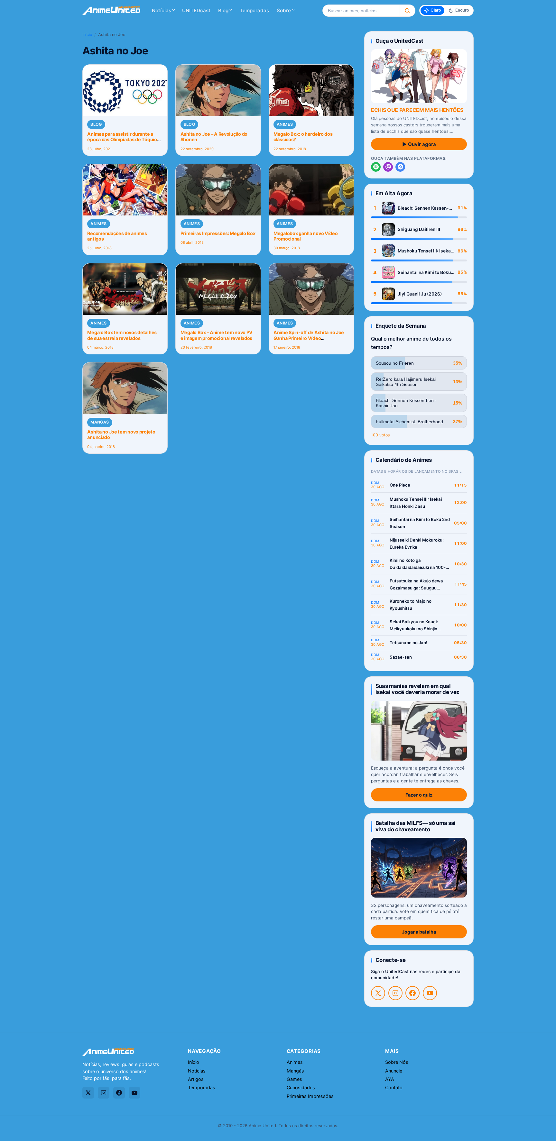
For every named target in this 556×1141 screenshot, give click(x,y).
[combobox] (361, 11)
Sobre (284, 10)
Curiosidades (301, 1087)
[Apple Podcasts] (388, 167)
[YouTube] (430, 993)
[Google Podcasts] (400, 167)
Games (294, 1079)
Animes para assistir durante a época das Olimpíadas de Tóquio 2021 (122, 139)
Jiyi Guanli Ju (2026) (420, 294)
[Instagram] (395, 993)
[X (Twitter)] (378, 993)
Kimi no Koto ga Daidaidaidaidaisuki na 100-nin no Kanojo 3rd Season (418, 564)
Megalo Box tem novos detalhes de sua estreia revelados (122, 335)
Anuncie (393, 1070)
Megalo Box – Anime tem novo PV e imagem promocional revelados (217, 335)
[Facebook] (412, 993)
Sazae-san (401, 657)
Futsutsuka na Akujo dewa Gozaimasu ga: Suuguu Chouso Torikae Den (416, 584)
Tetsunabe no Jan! (408, 642)
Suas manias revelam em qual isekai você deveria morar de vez (417, 689)
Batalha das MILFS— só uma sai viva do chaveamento (415, 826)
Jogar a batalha (419, 932)
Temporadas (254, 10)
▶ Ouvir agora (419, 144)
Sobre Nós (396, 1062)
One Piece (400, 485)
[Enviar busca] (407, 11)
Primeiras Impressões (310, 1096)
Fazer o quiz (418, 795)
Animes (285, 124)
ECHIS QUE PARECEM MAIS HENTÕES (417, 110)
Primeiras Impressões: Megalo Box (218, 233)
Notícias (161, 10)
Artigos (196, 1079)
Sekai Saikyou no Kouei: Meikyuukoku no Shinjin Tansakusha (414, 625)
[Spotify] (376, 167)
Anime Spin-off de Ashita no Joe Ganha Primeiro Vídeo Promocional (308, 338)
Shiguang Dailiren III (419, 229)
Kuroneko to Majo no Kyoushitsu (410, 604)
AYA (389, 1079)
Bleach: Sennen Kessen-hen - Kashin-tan (423, 208)
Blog (223, 10)
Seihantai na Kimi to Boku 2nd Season (424, 272)
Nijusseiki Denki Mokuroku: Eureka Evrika (417, 543)
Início (87, 34)
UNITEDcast (196, 10)
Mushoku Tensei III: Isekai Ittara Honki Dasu (425, 251)
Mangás (99, 422)
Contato (394, 1087)
